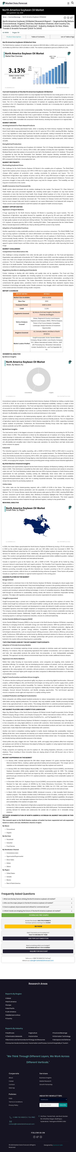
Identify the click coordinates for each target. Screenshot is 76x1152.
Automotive (33, 1036)
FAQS (10, 1098)
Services (43, 1073)
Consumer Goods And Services (16, 1043)
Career (11, 1081)
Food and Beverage (14, 17)
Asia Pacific (9, 1008)
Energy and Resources (36, 1040)
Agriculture (32, 1033)
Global (8, 998)
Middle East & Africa (12, 1015)
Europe (8, 1005)
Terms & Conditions (16, 1102)
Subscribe (63, 1105)
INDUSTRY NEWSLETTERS (50, 1096)
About (11, 1078)
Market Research (45, 1081)
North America (10, 1002)
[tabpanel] (38, 463)
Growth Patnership (45, 1085)
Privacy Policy (13, 1105)
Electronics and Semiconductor (16, 1040)
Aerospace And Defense (61, 1040)
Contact (12, 1085)
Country (8, 1018)
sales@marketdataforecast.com (42, 961)
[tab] (14, 37)
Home (4, 17)
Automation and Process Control (40, 1043)
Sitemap (12, 1088)
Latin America (10, 1012)
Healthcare (9, 1033)
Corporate (14, 1073)
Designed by (53, 1145)
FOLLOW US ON (38, 1133)
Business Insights (45, 1078)
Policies (12, 1094)
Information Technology (61, 1036)
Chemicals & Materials (13, 1036)
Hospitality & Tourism (60, 1043)
